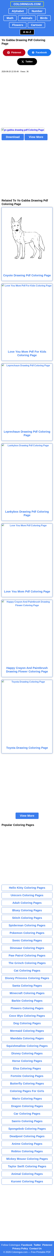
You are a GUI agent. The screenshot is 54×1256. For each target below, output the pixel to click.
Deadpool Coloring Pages (27, 1136)
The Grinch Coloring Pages (27, 963)
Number (37, 11)
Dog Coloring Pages (27, 1023)
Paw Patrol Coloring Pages (27, 955)
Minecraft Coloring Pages (27, 993)
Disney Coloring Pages (27, 1053)
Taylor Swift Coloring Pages (27, 1166)
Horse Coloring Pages (27, 1060)
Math (10, 18)
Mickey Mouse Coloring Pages (27, 1158)
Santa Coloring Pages (27, 985)
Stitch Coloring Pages (27, 917)
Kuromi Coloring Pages (27, 1181)
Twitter (29, 61)
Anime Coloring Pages (27, 1143)
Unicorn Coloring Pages (27, 895)
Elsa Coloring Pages (27, 1068)
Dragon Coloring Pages (27, 1106)
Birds (44, 18)
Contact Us (35, 1248)
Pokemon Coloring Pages (27, 932)
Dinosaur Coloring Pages (27, 948)
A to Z (27, 32)
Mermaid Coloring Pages (27, 1030)
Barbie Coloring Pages (27, 1000)
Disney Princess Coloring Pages (27, 978)
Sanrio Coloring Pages (27, 1121)
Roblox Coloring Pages (27, 1151)
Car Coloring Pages (27, 1113)
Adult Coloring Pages (27, 902)
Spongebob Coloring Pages (27, 1128)
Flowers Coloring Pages (27, 1008)
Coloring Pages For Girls (27, 1091)
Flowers (17, 25)
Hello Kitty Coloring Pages (27, 887)
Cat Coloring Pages (27, 970)
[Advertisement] (27, 100)
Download (13, 137)
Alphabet (18, 11)
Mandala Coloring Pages (27, 1038)
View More (36, 137)
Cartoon (36, 25)
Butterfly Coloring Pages (27, 1083)
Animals (26, 18)
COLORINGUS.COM (27, 4)
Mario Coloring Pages (27, 1098)
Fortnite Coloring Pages (27, 1076)
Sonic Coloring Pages (27, 940)
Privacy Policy (20, 1248)
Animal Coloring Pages (27, 1173)
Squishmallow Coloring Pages (27, 1045)
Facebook (41, 52)
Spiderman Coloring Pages (27, 925)
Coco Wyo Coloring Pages (27, 1015)
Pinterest (16, 52)
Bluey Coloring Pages (27, 910)
